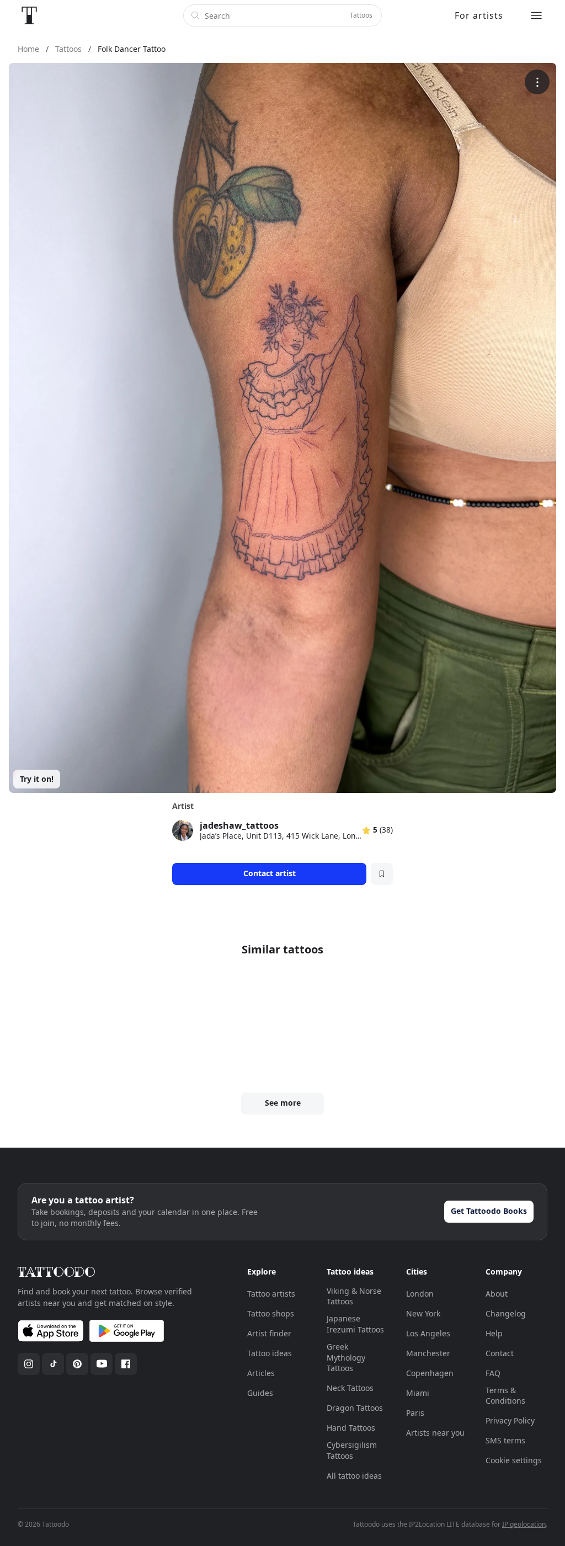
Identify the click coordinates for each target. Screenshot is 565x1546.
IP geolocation (524, 1524)
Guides (260, 1393)
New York (423, 1313)
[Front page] (29, 15)
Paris (415, 1413)
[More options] (537, 82)
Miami (417, 1393)
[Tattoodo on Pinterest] (77, 1364)
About (497, 1293)
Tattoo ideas (269, 1353)
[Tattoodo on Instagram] (29, 1364)
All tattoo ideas (354, 1475)
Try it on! (37, 779)
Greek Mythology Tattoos (346, 1357)
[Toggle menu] (536, 15)
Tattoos (361, 15)
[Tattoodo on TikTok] (53, 1364)
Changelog (506, 1313)
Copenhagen (430, 1373)
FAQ (493, 1373)
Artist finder (269, 1333)
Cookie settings (514, 1460)
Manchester (428, 1353)
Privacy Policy (510, 1420)
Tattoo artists (271, 1293)
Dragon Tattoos (355, 1408)
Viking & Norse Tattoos (354, 1296)
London (420, 1293)
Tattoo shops (270, 1313)
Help (494, 1333)
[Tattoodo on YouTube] (101, 1364)
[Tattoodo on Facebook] (126, 1364)
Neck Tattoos (350, 1388)
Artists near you (435, 1432)
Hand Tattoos (351, 1427)
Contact (500, 1353)
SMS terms (505, 1440)
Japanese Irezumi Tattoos (355, 1324)
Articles (261, 1373)
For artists (479, 15)
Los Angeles (428, 1333)
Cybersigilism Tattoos (352, 1450)
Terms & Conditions (505, 1395)
